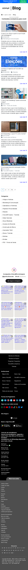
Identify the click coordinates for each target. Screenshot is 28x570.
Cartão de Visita (5, 485)
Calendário (4, 526)
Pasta (2, 504)
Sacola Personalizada (6, 514)
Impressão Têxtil (7, 230)
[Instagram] (4, 407)
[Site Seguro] (14, 417)
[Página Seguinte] (15, 190)
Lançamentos (4, 540)
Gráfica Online (4, 483)
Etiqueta (3, 493)
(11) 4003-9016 (4, 445)
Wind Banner (4, 499)
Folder (2, 489)
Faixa (2, 501)
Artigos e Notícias (8, 199)
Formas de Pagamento (8, 396)
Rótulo (2, 495)
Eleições (15, 72)
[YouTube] (7, 407)
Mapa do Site (5, 374)
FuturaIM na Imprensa (14, 364)
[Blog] (16, 407)
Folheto (3, 487)
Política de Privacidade (20, 384)
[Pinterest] (12, 407)
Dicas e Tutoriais (7, 233)
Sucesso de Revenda (9, 224)
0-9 (12, 552)
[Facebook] (19, 407)
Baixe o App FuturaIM (7, 422)
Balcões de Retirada (14, 356)
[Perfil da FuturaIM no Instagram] (14, 270)
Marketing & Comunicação (11, 39)
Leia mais (23, 52)
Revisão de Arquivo (14, 358)
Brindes (5, 239)
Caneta (3, 520)
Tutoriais (14, 366)
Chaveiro (3, 521)
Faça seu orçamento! (23, 1)
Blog (16, 8)
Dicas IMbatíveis (7, 221)
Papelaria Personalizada (10, 208)
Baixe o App (17, 374)
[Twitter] (22, 407)
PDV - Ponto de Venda (9, 105)
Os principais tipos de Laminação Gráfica (13, 167)
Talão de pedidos (5, 518)
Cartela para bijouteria (6, 511)
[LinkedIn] (9, 407)
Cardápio (3, 532)
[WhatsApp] (2, 407)
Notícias (5, 236)
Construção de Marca (9, 137)
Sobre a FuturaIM (6, 377)
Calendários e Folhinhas (10, 205)
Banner (3, 497)
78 (12, 190)
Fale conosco (5, 387)
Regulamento (17, 380)
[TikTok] (14, 407)
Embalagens (4, 528)
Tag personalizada (5, 509)
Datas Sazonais (7, 218)
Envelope (3, 506)
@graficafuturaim (8, 276)
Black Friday (4, 542)
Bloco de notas (5, 516)
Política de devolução (7, 391)
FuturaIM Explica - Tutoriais (11, 170)
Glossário (14, 546)
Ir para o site (7, 14)
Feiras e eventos (5, 538)
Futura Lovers (5, 384)
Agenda (3, 530)
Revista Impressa (5, 535)
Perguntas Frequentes (14, 361)
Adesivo (3, 491)
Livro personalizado (6, 536)
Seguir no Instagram (15, 281)
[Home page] (2, 14)
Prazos (16, 391)
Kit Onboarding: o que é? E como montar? (13, 134)
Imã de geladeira (5, 507)
